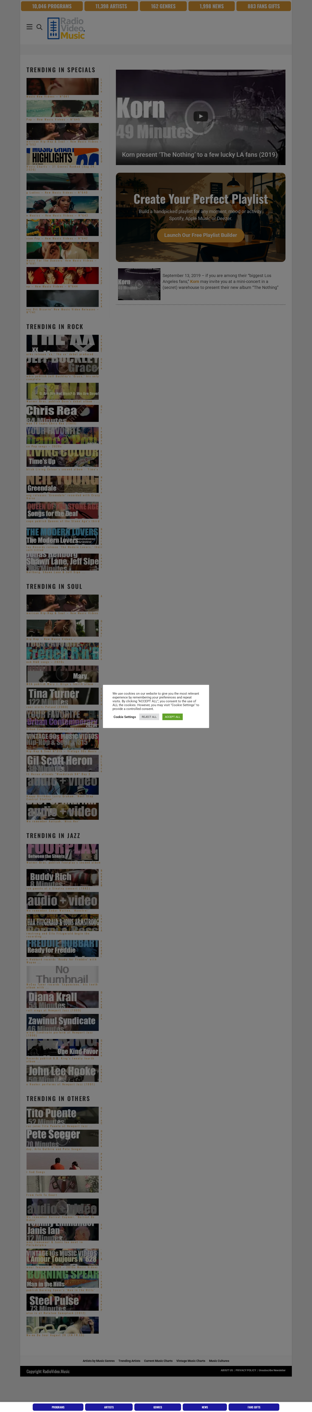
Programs (58, 1407)
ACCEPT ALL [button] (172, 716)
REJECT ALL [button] (149, 716)
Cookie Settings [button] (125, 717)
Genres (157, 1407)
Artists (109, 1407)
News (205, 1407)
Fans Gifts (254, 1407)
